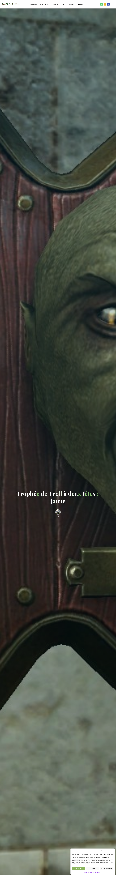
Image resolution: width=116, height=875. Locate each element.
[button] (112, 851)
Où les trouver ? (44, 4)
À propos (80, 4)
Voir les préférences (106, 868)
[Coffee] (105, 4)
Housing (64, 4)
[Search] (101, 4)
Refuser (93, 868)
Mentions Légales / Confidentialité (92, 872)
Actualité (71, 4)
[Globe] (108, 4)
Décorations (33, 4)
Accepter (78, 868)
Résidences (55, 4)
